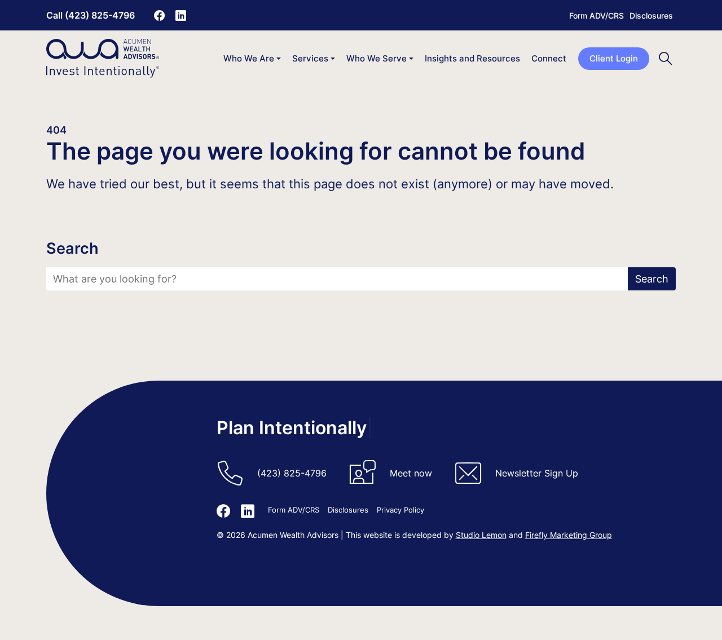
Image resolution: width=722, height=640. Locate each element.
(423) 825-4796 (292, 473)
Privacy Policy (400, 510)
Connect (548, 58)
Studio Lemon (481, 535)
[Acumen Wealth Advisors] (102, 58)
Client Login (613, 58)
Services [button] (310, 58)
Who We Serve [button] (376, 58)
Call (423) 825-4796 (90, 15)
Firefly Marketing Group (568, 535)
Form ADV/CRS (596, 15)
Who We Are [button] (248, 58)
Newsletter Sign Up (536, 473)
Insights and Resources (472, 58)
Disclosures (651, 15)
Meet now (411, 473)
